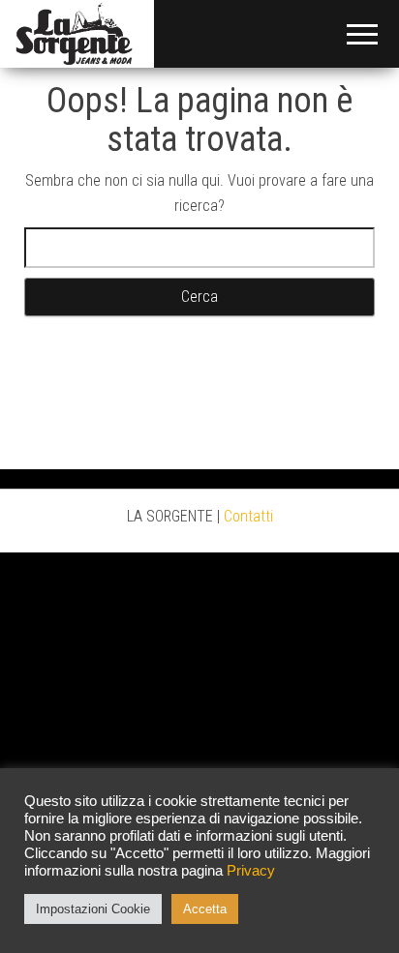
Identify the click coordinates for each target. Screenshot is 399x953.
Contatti (248, 516)
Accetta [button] (205, 909)
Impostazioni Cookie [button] (93, 909)
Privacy (251, 871)
